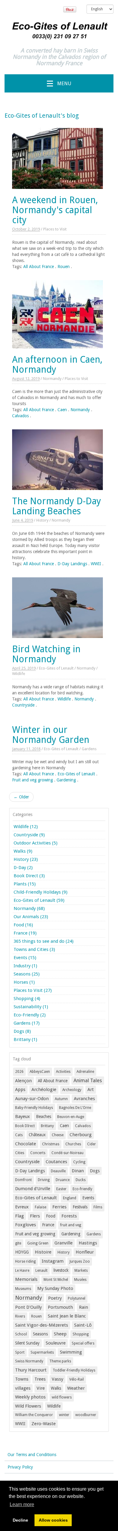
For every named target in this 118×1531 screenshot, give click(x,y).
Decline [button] (20, 1520)
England (69, 1198)
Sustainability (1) (31, 1006)
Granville (63, 1243)
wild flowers (62, 1397)
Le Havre (22, 1270)
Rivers (20, 1316)
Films (97, 1207)
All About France (38, 266)
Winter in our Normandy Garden (50, 734)
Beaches (43, 1116)
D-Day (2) (23, 867)
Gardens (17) (27, 1023)
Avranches (84, 1098)
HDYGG (22, 1252)
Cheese (58, 1135)
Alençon (23, 1080)
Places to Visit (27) (33, 990)
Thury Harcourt (31, 1370)
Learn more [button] (22, 1504)
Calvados (20, 415)
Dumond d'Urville (32, 1188)
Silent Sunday (27, 1343)
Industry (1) (25, 966)
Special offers (83, 1343)
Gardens (89, 749)
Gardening (66, 779)
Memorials (26, 1279)
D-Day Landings (72, 563)
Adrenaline (85, 1071)
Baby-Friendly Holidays (34, 1108)
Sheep (60, 1334)
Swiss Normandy (29, 1361)
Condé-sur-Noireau (67, 1153)
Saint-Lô (83, 1325)
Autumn (61, 1099)
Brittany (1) (25, 1039)
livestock (61, 1270)
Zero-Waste (43, 1423)
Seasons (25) (27, 974)
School (21, 1334)
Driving (44, 1180)
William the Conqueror (34, 1415)
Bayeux (22, 1116)
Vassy (57, 1379)
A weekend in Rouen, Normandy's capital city (55, 210)
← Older (21, 796)
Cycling (79, 1162)
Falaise (40, 1207)
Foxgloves (25, 1224)
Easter (61, 1189)
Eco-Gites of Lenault (56, 668)
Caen (62, 409)
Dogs (95, 1170)
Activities (63, 1071)
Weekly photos (30, 1397)
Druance (63, 1180)
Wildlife (18, 673)
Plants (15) (25, 884)
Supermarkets (42, 1352)
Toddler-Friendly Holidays (74, 1370)
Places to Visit (55, 229)
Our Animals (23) (31, 916)
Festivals (80, 1206)
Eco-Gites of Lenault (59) (39, 900)
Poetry (55, 1298)
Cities (19, 1153)
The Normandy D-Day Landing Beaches (56, 506)
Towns (21, 1379)
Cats (19, 1135)
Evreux (22, 1207)
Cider (91, 1144)
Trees (40, 1379)
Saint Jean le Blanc (67, 1316)
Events (88, 1197)
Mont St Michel (56, 1280)
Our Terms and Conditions (32, 1454)
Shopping (81, 1334)
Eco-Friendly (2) (30, 1015)
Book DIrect (25, 1126)
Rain (83, 1307)
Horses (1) (24, 982)
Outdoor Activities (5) (35, 843)
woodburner (85, 1415)
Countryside (23, 705)
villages (23, 1388)
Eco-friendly (82, 1189)
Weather (76, 1388)
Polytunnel (76, 1298)
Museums (23, 1289)
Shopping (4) (27, 998)
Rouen (63, 266)
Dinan (78, 1170)
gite (18, 1243)
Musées (80, 1280)
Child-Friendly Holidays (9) (40, 892)
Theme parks (60, 1361)
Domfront (23, 1180)
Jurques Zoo (80, 1261)
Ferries (59, 1207)
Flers (35, 1216)
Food (50, 1216)
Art (90, 1089)
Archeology (71, 1090)
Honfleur (85, 1252)
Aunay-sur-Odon (32, 1098)
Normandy (52, 378)
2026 (19, 1071)
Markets (81, 1270)
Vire (41, 1388)
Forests (69, 1216)
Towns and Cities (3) (34, 949)
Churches (73, 1144)
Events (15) (25, 957)
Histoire (43, 1252)
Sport (20, 1352)
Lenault (41, 1270)
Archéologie (43, 1089)
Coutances (56, 1161)
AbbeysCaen (40, 1071)
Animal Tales (88, 1080)
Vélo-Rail (76, 1379)
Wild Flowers (28, 1406)
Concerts (37, 1153)
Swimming (71, 1352)
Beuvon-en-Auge (70, 1117)
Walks (56, 1388)
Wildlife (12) (26, 826)
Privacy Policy (20, 1467)
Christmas (50, 1144)
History (42, 520)
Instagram (53, 1261)
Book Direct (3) (29, 875)
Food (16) (23, 925)
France (48, 1224)
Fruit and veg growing (32, 779)
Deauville (58, 1171)
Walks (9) (23, 851)
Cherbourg (81, 1134)
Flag (19, 1216)
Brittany (47, 1126)
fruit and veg (70, 1225)
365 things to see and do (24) (44, 941)
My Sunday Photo (55, 1288)
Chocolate (25, 1144)
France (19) (25, 933)
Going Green (37, 1243)
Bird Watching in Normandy (46, 654)
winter (64, 1415)
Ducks (81, 1180)
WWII (96, 563)
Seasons (40, 1333)
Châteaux (37, 1134)
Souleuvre (56, 1343)
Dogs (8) (22, 1031)
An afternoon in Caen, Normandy (57, 364)
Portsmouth (60, 1307)
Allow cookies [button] (53, 1520)
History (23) (26, 859)
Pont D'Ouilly (28, 1307)
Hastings (88, 1243)
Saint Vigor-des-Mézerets (41, 1325)
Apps (20, 1089)
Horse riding (25, 1261)
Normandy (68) (29, 908)
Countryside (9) (29, 835)
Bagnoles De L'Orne (75, 1108)
